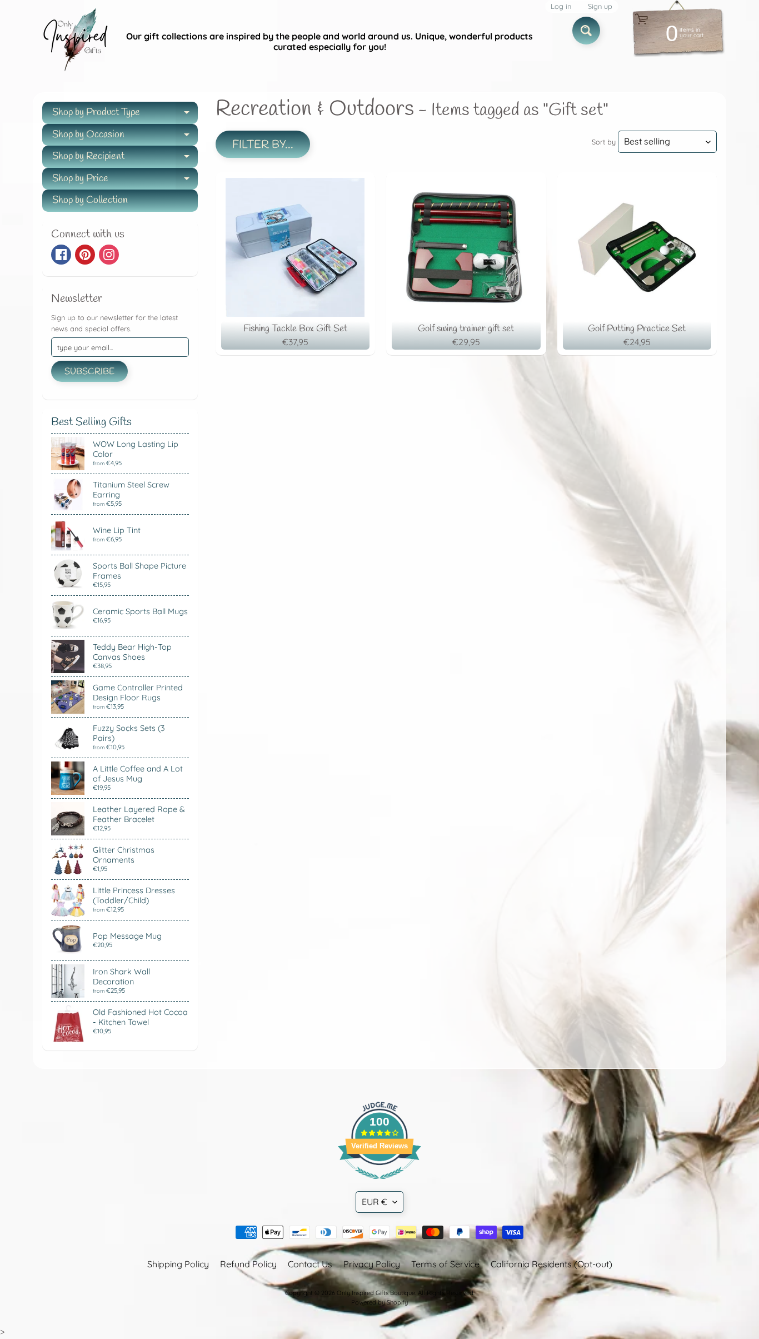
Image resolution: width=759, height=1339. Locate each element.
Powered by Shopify (379, 1302)
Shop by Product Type (125, 115)
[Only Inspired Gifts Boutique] (74, 41)
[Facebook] (61, 255)
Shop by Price (125, 181)
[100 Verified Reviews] (379, 1184)
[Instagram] (109, 255)
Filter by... (262, 144)
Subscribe (89, 371)
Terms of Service (445, 1264)
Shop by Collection (90, 200)
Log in (561, 6)
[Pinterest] (85, 255)
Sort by (604, 141)
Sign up (600, 6)
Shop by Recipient (125, 159)
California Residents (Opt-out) (551, 1264)
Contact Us (310, 1264)
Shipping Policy (178, 1264)
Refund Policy (248, 1264)
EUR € (374, 1201)
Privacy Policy (371, 1264)
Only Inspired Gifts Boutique (376, 1293)
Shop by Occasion (125, 137)
